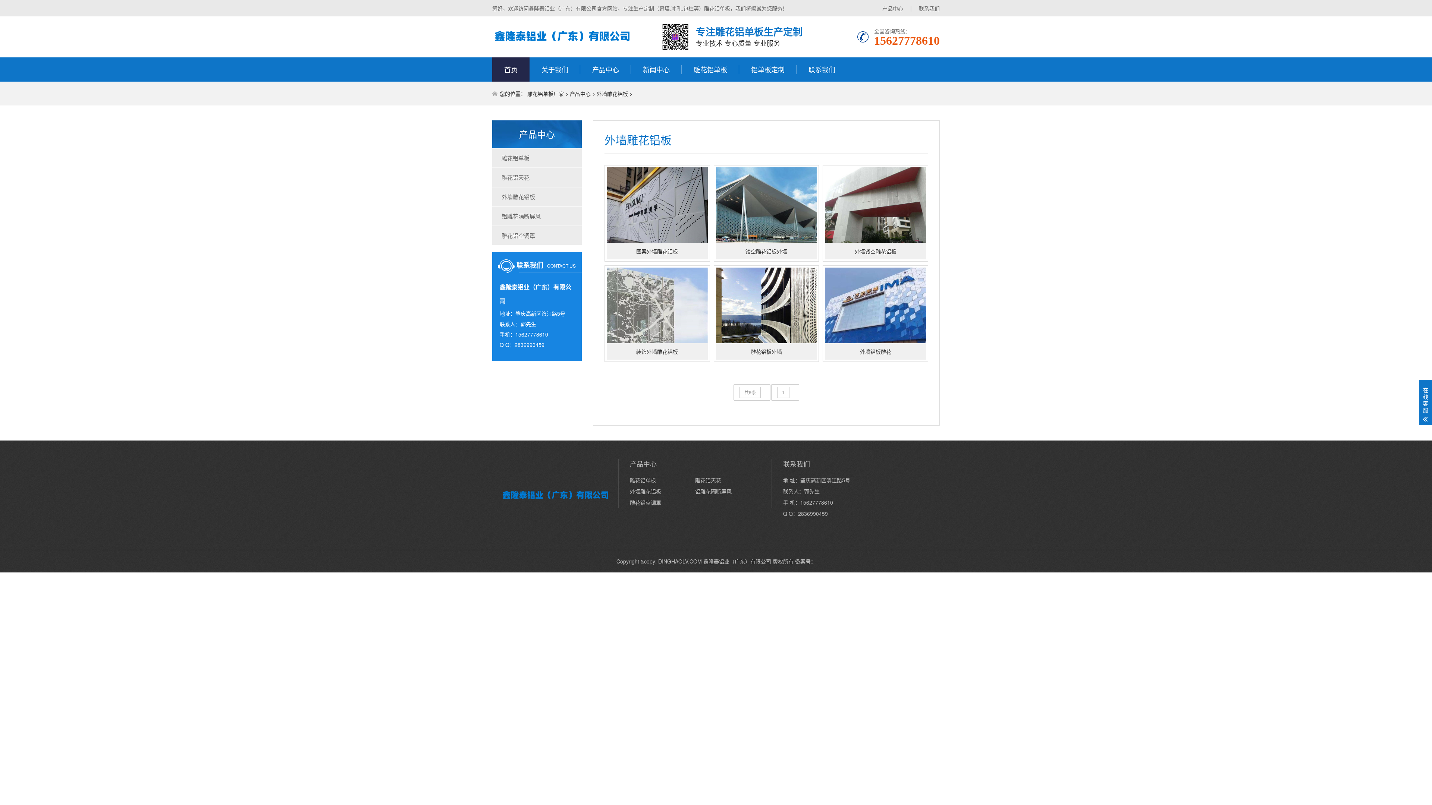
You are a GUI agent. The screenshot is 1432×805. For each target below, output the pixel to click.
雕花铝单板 (710, 69)
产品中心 (892, 8)
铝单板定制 (768, 69)
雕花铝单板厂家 (545, 93)
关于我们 (554, 69)
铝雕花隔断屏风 (521, 216)
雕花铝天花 (516, 177)
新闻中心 (656, 69)
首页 (511, 69)
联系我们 (929, 8)
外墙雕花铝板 (612, 93)
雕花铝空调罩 (518, 235)
